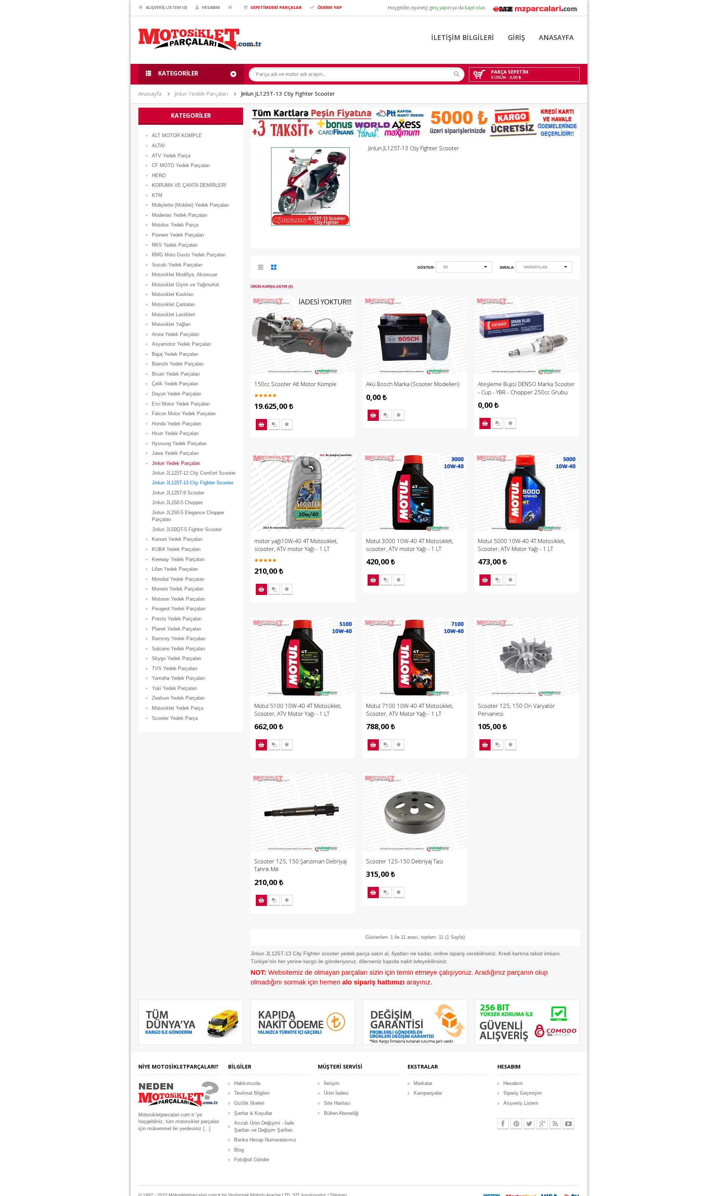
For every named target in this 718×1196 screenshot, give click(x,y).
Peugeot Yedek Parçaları (179, 608)
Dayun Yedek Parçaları (177, 394)
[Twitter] (529, 1123)
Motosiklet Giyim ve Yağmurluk (186, 284)
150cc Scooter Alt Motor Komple (295, 384)
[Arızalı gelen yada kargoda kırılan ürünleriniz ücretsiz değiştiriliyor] (415, 1022)
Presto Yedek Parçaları (177, 619)
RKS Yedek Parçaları (175, 245)
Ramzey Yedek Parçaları (179, 638)
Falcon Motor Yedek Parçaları (184, 413)
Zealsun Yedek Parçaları (178, 698)
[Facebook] (503, 1123)
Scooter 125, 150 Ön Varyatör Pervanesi (516, 709)
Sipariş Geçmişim (522, 1093)
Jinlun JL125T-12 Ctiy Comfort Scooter (194, 473)
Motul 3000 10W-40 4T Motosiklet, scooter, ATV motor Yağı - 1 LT (409, 544)
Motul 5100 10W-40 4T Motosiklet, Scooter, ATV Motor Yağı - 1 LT (297, 709)
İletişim (332, 1083)
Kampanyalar (428, 1093)
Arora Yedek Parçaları (175, 334)
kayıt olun (475, 7)
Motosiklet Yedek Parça (177, 708)
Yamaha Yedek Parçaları (178, 678)
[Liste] (261, 268)
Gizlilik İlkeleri (249, 1103)
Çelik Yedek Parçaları (175, 383)
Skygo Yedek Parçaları (177, 658)
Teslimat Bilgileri (252, 1093)
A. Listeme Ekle (286, 424)
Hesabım (513, 1083)
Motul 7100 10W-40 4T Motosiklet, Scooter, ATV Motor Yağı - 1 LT (409, 709)
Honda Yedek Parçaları (177, 423)
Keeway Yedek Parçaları (178, 559)
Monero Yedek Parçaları (178, 589)
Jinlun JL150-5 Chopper (177, 502)
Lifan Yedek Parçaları (175, 569)
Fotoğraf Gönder (251, 1159)
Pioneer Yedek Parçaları (178, 235)
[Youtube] (568, 1123)
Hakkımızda (247, 1083)
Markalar (423, 1083)
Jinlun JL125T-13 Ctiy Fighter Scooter (288, 93)
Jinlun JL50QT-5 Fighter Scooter (187, 529)
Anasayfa (150, 93)
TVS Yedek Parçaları (174, 668)
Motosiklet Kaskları (173, 294)
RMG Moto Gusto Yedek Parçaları (189, 255)
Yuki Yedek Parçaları (174, 688)
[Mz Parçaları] (535, 8)
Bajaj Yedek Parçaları (175, 354)
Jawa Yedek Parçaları (175, 453)
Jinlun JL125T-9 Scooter (178, 493)
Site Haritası (337, 1103)
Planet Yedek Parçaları (177, 629)
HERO (159, 175)
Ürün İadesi (336, 1093)
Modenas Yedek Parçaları (180, 215)
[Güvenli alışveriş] (527, 1022)
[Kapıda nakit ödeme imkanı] (303, 1022)
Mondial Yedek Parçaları (178, 579)
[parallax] (178, 1095)
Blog (239, 1150)
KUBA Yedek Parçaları (176, 549)
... (207, 1128)
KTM (157, 195)
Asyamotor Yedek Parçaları (181, 344)
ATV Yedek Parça (171, 155)
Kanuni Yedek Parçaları (177, 539)
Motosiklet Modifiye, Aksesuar (184, 274)
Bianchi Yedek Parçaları (178, 364)
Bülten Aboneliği (341, 1113)
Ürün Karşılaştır (274, 424)
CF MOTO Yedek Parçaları (181, 165)
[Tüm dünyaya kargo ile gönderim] (191, 1022)
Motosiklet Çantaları (173, 304)
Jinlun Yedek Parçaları (201, 93)
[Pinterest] (516, 1123)
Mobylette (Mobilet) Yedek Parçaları (190, 205)
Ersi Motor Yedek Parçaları (181, 404)
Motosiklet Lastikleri (173, 314)
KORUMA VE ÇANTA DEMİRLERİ (189, 185)
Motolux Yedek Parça (175, 225)
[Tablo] (274, 268)
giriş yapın (440, 7)
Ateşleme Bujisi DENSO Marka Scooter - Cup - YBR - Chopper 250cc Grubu (526, 387)
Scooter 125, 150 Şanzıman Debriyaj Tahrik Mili (300, 865)
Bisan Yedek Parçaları (176, 374)
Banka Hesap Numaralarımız (265, 1140)
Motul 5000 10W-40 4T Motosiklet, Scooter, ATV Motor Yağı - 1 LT (521, 544)
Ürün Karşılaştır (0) (272, 286)
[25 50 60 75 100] (464, 268)
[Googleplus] (542, 1123)
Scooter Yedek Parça (175, 718)
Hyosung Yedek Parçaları (179, 443)
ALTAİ (158, 145)
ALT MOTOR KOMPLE (177, 135)
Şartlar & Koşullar (253, 1113)
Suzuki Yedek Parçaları (177, 265)
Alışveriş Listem (520, 1103)
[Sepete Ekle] (261, 424)
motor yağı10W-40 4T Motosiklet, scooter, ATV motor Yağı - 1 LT (296, 544)
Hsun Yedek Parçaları (175, 433)
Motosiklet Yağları (171, 324)
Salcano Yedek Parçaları (178, 648)
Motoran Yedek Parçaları (178, 599)
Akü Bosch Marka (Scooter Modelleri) (413, 384)
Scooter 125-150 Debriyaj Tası (404, 861)
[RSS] (555, 1123)
